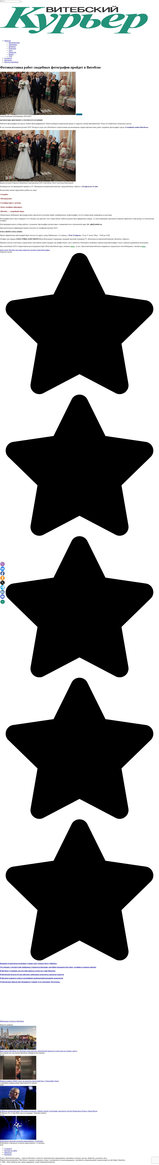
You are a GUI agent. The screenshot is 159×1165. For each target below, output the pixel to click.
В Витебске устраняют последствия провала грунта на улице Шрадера (27, 971)
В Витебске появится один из (11, 978)
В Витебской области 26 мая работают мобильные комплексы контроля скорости (32, 974)
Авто (10, 50)
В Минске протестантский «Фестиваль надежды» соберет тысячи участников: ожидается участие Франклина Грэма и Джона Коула (48, 1111)
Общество (12, 52)
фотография (45, 250)
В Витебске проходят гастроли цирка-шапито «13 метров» (21, 1141)
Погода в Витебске (11, 62)
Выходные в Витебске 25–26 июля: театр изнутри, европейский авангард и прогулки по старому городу (38, 1051)
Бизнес (11, 54)
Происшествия (14, 43)
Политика (12, 48)
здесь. (73, 246)
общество (26, 250)
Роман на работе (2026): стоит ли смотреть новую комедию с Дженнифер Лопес (29, 1081)
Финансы (12, 46)
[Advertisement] (65, 1003)
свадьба (33, 250)
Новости (7, 41)
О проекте (8, 58)
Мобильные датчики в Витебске (12, 1021)
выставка (19, 250)
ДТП (10, 56)
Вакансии (8, 1152)
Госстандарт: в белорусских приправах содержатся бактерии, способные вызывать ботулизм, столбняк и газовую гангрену (48, 967)
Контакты (8, 60)
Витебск (12, 250)
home (2, 250)
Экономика (13, 44)
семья (38, 250)
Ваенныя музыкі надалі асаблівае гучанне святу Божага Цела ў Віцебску (28, 963)
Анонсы (79, 114)
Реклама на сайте (10, 1150)
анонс (6, 250)
